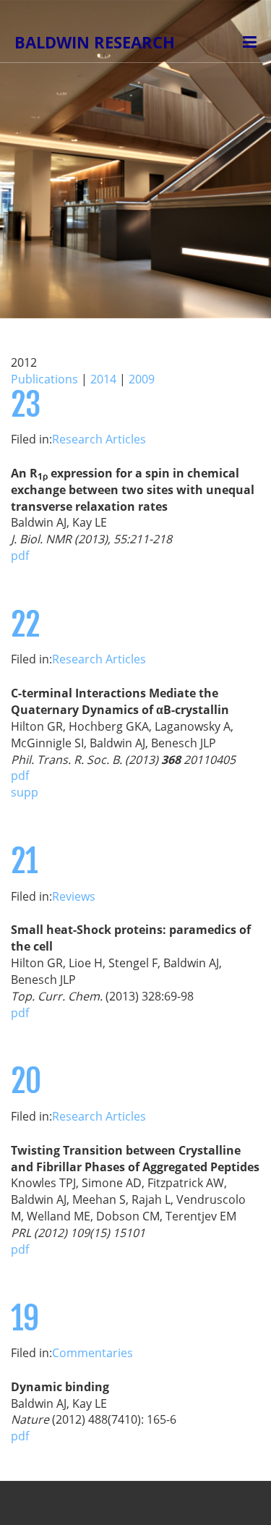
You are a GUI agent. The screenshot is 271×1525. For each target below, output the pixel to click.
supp (24, 792)
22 (25, 625)
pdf (20, 556)
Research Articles (99, 439)
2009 (142, 379)
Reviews (73, 896)
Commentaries (92, 1353)
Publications (44, 379)
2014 (103, 379)
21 (24, 861)
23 (25, 405)
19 (24, 1318)
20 (25, 1081)
